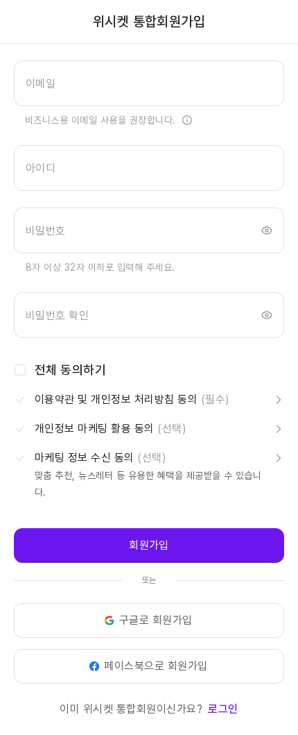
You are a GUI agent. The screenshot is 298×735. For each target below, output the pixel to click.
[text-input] (149, 83)
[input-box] (149, 83)
